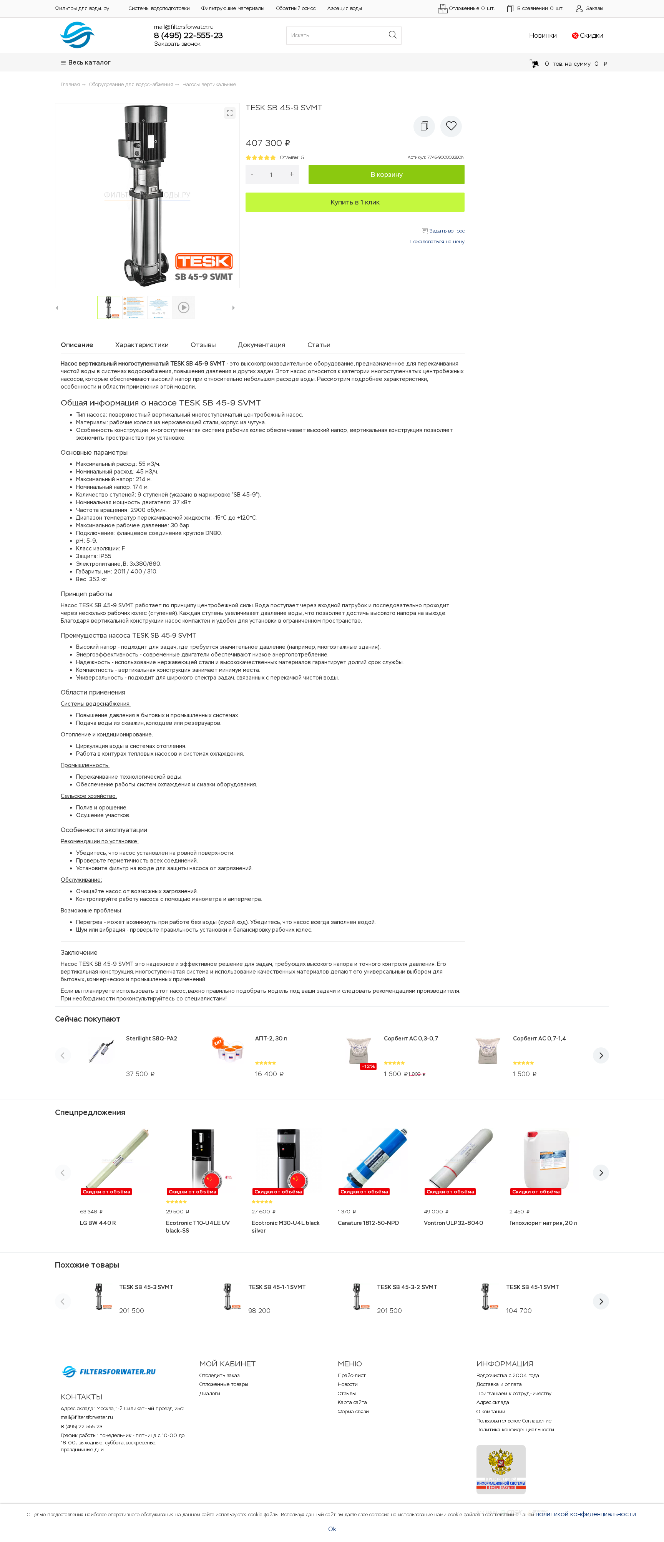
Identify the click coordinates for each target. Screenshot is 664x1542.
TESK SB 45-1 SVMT (532, 1287)
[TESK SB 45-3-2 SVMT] (356, 1296)
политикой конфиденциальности (586, 1514)
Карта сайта (352, 1402)
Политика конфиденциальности (515, 1429)
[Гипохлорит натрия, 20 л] (547, 1162)
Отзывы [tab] (203, 345)
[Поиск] (392, 35)
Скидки (591, 35)
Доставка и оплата (499, 1384)
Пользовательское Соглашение (513, 1420)
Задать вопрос (446, 231)
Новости (348, 1384)
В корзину (387, 174)
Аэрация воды (344, 8)
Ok (332, 1529)
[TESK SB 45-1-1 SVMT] (228, 1296)
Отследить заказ (219, 1375)
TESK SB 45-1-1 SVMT (277, 1287)
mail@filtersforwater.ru (184, 26)
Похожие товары (87, 1265)
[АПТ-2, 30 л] (230, 1055)
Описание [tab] (77, 345)
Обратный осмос (295, 8)
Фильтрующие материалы (232, 8)
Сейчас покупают (88, 1019)
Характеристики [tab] (142, 345)
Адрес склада (492, 1402)
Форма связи (353, 1411)
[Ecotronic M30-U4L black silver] (289, 1162)
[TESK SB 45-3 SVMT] (99, 1296)
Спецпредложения (90, 1112)
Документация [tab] (262, 345)
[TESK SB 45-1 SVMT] (486, 1296)
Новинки (543, 35)
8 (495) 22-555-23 (188, 35)
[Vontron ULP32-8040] (461, 1162)
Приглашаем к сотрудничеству (513, 1393)
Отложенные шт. (472, 8)
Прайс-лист (352, 1375)
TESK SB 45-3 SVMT (146, 1287)
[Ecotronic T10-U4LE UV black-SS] (203, 1162)
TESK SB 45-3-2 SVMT (407, 1287)
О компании (490, 1411)
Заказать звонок (177, 43)
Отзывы (347, 1393)
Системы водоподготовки (159, 8)
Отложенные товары (223, 1384)
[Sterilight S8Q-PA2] (101, 1055)
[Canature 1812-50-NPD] (375, 1162)
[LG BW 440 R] (117, 1162)
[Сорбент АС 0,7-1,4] (487, 1055)
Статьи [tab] (318, 345)
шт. (540, 8)
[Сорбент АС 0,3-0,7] (359, 1055)
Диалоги (209, 1393)
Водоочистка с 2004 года (507, 1375)
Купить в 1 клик (355, 202)
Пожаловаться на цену (437, 241)
